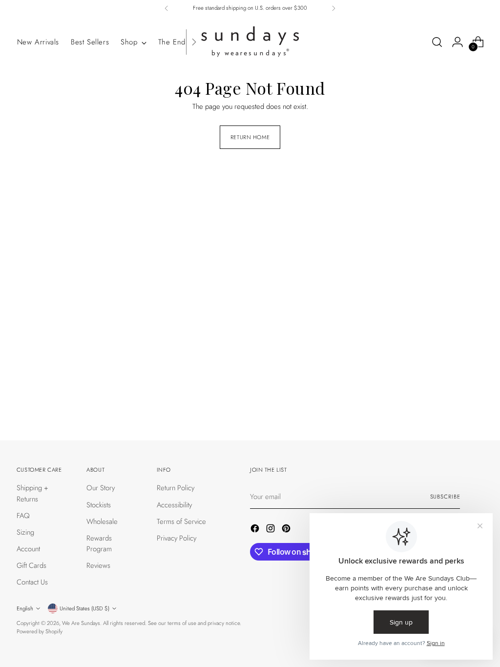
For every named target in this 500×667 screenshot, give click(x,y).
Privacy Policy (176, 538)
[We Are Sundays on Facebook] (256, 529)
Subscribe (445, 496)
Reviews (98, 565)
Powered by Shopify (39, 631)
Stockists (98, 505)
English (25, 608)
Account (28, 548)
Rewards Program (99, 543)
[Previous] (166, 8)
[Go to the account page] (457, 42)
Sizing (25, 532)
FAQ (23, 515)
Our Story (100, 487)
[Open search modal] (437, 42)
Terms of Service (181, 521)
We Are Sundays (81, 623)
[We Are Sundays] (250, 42)
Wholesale (102, 521)
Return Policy (175, 487)
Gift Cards (31, 565)
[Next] (333, 8)
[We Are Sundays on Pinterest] (287, 529)
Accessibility (174, 505)
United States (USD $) (84, 608)
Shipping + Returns (32, 493)
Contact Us (32, 582)
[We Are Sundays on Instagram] (271, 529)
